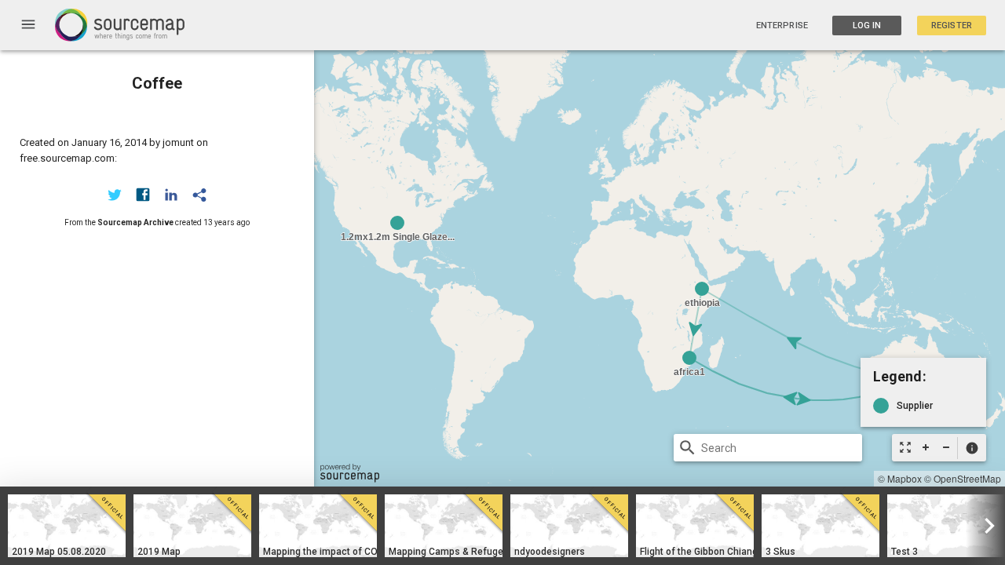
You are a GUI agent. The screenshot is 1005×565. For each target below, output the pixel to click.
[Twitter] (114, 195)
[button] (971, 448)
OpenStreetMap (967, 478)
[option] (67, 526)
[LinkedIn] (171, 195)
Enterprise (782, 25)
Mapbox (904, 478)
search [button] (687, 447)
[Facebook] (143, 195)
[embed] (199, 195)
